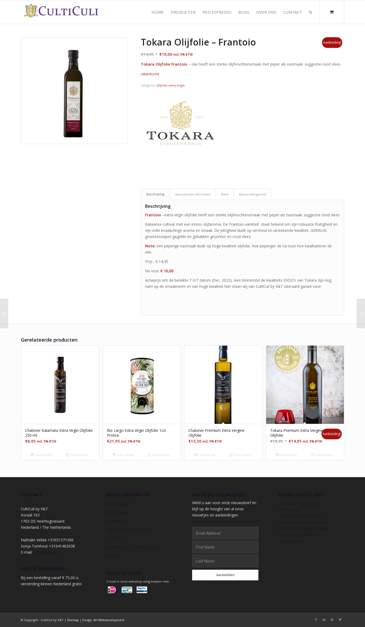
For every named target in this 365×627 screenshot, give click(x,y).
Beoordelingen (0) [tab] (252, 194)
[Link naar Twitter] (340, 619)
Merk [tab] (224, 194)
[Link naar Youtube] (332, 619)
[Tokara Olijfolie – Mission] (4, 313)
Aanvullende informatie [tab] (192, 194)
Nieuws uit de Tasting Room (133, 546)
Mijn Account (118, 512)
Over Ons (116, 538)
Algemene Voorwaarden (129, 529)
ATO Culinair (289, 509)
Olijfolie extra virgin (170, 85)
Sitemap (73, 620)
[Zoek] (310, 12)
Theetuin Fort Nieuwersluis (303, 528)
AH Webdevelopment (109, 620)
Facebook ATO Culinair (298, 503)
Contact (114, 555)
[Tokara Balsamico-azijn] (361, 313)
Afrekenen (116, 520)
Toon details (78, 455)
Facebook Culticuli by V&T (301, 516)
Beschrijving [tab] (155, 194)
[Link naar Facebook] (316, 619)
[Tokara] (181, 131)
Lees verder (43, 455)
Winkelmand (118, 503)
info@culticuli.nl (46, 552)
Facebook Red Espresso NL (303, 522)
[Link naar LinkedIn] (324, 619)
